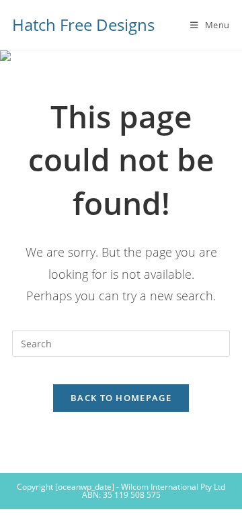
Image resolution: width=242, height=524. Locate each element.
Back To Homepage (121, 398)
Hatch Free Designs (83, 24)
